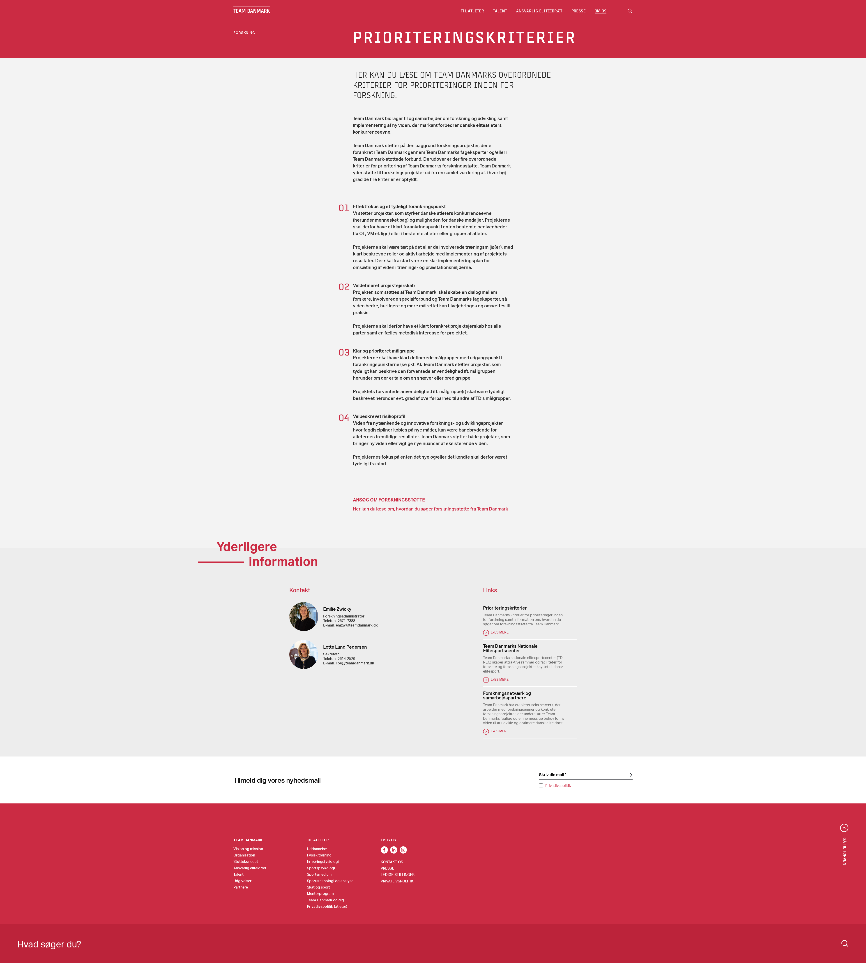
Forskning (244, 32)
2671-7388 (346, 620)
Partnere (240, 887)
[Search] (844, 943)
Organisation (244, 855)
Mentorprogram (320, 893)
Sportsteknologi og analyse (330, 880)
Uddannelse (317, 848)
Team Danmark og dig (325, 900)
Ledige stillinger (398, 874)
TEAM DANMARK (251, 10)
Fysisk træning (319, 855)
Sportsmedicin (319, 874)
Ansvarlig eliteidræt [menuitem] (539, 11)
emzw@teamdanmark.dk (357, 625)
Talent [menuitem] (500, 11)
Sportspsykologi (321, 868)
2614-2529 (346, 658)
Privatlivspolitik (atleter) (327, 906)
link (384, 850)
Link (393, 850)
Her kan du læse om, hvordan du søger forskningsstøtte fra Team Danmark (430, 509)
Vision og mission (248, 848)
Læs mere (500, 632)
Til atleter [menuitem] (472, 11)
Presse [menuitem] (578, 11)
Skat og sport (318, 887)
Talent (238, 874)
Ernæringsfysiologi (323, 861)
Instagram (403, 850)
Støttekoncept (245, 861)
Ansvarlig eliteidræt (249, 868)
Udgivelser (242, 880)
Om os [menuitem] (600, 11)
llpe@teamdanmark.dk (355, 663)
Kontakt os (392, 861)
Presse (387, 868)
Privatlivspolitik (558, 785)
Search (630, 11)
